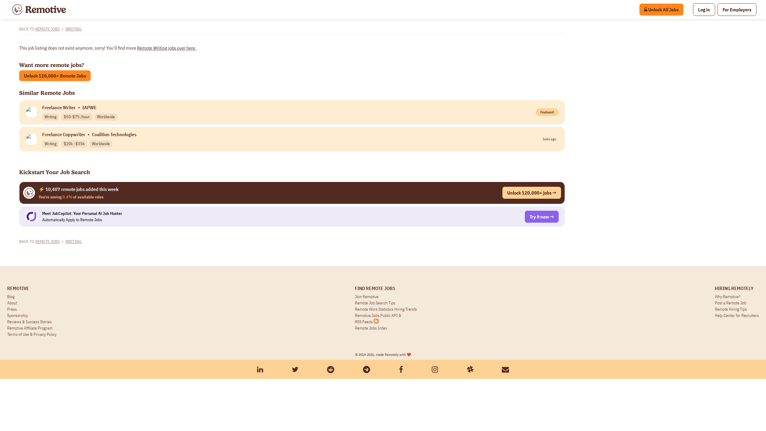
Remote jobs (47, 29)
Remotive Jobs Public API (377, 315)
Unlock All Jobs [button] (663, 10)
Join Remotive (367, 296)
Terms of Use (18, 334)
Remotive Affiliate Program (30, 328)
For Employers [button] (737, 10)
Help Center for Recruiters (737, 315)
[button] (704, 9)
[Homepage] (39, 9)
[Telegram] (366, 369)
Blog (11, 296)
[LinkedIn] (260, 369)
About (12, 303)
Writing (74, 29)
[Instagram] (435, 369)
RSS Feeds (364, 321)
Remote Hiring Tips (731, 309)
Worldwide (106, 116)
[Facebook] (401, 369)
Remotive (18, 288)
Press (12, 309)
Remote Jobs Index (371, 328)
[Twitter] (295, 369)
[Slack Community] (470, 369)
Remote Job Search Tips (375, 303)
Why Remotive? (728, 296)
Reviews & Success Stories (29, 321)
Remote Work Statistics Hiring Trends (386, 309)
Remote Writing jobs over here (166, 48)
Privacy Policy (45, 334)
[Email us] (505, 369)
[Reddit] (330, 369)
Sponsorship (17, 315)
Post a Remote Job (730, 303)
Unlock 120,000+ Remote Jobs (55, 76)
